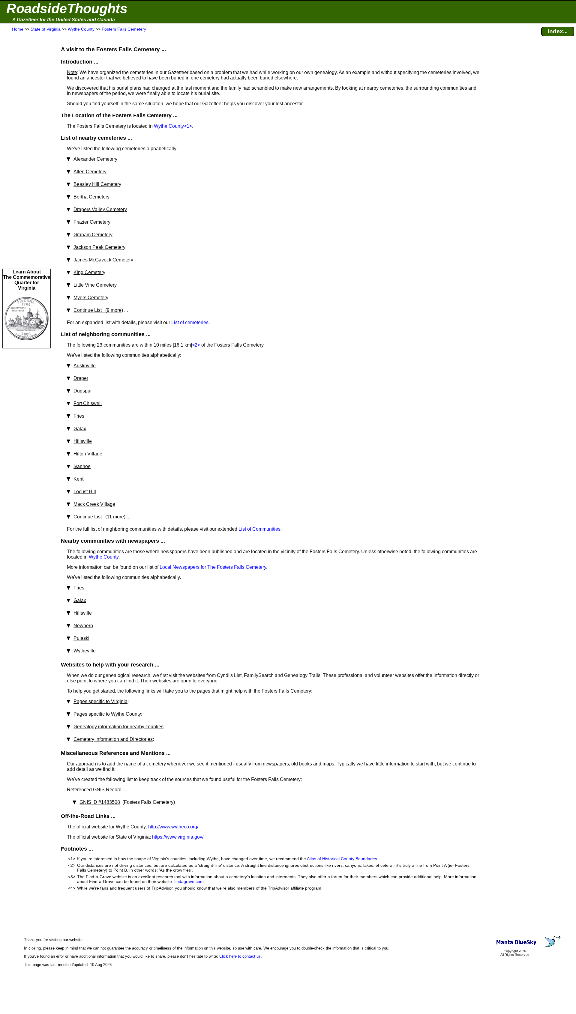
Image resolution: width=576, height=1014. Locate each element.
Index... (558, 31)
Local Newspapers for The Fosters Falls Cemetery (213, 567)
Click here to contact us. (240, 956)
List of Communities (259, 529)
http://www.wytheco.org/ (173, 826)
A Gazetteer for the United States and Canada (63, 19)
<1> (188, 126)
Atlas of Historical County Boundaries (342, 858)
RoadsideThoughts (67, 8)
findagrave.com (189, 881)
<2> (196, 344)
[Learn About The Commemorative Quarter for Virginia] (27, 344)
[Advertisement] (27, 150)
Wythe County (169, 126)
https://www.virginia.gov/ (177, 837)
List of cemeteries (189, 322)
